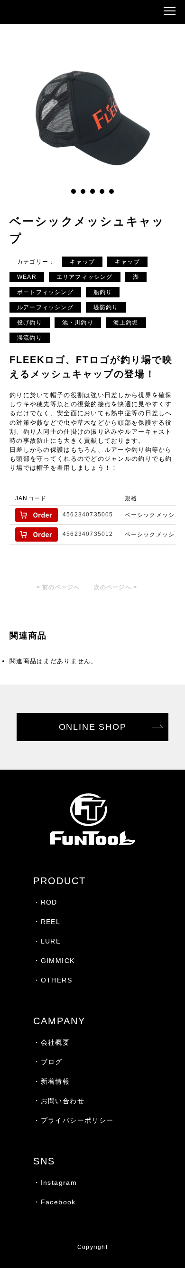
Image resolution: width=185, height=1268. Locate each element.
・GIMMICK (53, 960)
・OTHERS (52, 980)
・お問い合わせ (58, 1101)
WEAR (27, 277)
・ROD (45, 902)
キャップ (82, 261)
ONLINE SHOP (93, 727)
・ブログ (48, 1062)
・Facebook (54, 1202)
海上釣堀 (126, 322)
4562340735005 (88, 514)
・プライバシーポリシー (73, 1120)
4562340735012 (88, 534)
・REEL (46, 921)
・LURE (47, 941)
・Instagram (55, 1182)
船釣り (102, 292)
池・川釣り (77, 322)
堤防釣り (106, 307)
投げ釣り (29, 322)
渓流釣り (29, 337)
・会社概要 (51, 1042)
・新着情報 (51, 1081)
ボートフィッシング (45, 292)
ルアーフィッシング (45, 307)
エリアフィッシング (84, 277)
